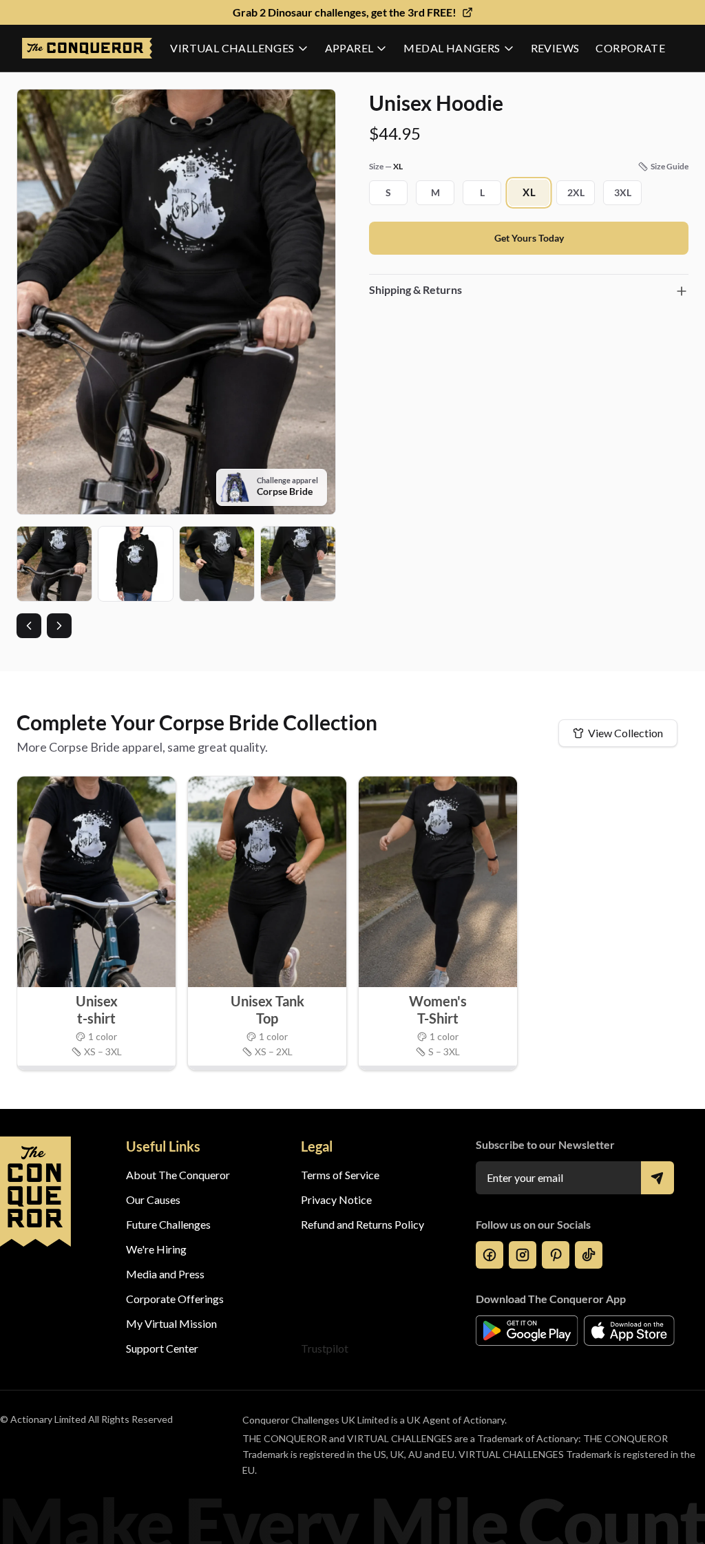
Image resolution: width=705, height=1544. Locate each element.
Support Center (162, 1348)
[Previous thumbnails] (29, 625)
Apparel (349, 47)
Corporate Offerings (175, 1298)
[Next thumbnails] (59, 625)
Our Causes (153, 1199)
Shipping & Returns (415, 289)
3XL (622, 192)
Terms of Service (340, 1174)
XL (529, 193)
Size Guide (669, 166)
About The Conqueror (178, 1174)
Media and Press (165, 1273)
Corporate (630, 47)
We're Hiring (156, 1249)
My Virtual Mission (171, 1323)
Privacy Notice (336, 1199)
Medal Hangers (451, 47)
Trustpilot (324, 1348)
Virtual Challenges (232, 47)
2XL (576, 192)
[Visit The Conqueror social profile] (489, 1255)
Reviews (555, 47)
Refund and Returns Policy (362, 1224)
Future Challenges (168, 1224)
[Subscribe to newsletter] (657, 1177)
